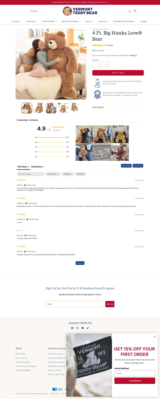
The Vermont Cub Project (26, 366)
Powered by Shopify (41, 393)
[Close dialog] (155, 336)
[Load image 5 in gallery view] (75, 108)
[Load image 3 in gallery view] (51, 108)
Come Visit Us (21, 358)
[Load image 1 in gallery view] (26, 108)
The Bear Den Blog (23, 362)
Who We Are (20, 354)
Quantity (95, 60)
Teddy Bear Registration (58, 358)
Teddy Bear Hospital (56, 362)
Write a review (138, 165)
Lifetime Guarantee (55, 354)
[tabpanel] (80, 219)
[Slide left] (18, 108)
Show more (80, 263)
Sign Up (109, 304)
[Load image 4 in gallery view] (63, 108)
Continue (135, 380)
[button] (30, 11)
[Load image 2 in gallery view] (38, 108)
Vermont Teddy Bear (28, 393)
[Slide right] (83, 108)
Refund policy (55, 393)
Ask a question (126, 165)
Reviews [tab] (23, 166)
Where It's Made (54, 370)
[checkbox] (80, 174)
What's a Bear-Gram (56, 374)
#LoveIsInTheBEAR (23, 370)
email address (121, 368)
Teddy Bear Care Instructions (60, 366)
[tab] (37, 167)
